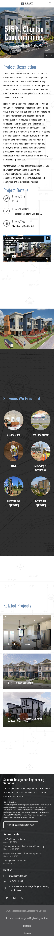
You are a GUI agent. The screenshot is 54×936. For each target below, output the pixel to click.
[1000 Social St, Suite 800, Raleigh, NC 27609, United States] (6, 888)
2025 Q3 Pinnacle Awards (14, 860)
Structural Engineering (40, 503)
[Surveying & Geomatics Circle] (40, 451)
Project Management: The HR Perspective (22, 853)
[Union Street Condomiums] (27, 632)
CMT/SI (13, 466)
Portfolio (27, 925)
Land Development (40, 435)
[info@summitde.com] (6, 876)
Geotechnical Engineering (13, 503)
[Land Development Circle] (40, 420)
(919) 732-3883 (16, 881)
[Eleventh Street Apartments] (27, 671)
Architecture (13, 435)
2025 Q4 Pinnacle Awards (14, 839)
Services (27, 933)
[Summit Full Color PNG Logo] (27, 3)
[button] (44, 3)
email (25, 815)
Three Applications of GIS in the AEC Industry (23, 846)
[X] (21, 898)
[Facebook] (14, 898)
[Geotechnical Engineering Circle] (13, 486)
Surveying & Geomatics (40, 468)
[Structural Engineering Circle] (40, 486)
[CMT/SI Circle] (13, 451)
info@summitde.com (18, 876)
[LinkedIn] (6, 898)
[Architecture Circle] (13, 420)
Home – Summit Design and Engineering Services (27, 918)
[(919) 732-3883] (6, 881)
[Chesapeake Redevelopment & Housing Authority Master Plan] (27, 709)
